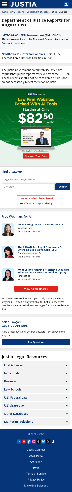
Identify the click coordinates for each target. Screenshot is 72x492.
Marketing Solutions (18, 422)
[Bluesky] (43, 441)
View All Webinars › (36, 288)
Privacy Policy (36, 479)
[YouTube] (24, 441)
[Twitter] (48, 441)
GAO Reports (17, 11)
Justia (5, 11)
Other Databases (16, 414)
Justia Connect (36, 449)
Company (36, 461)
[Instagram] (34, 441)
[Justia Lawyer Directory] (53, 441)
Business (10, 381)
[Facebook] (29, 441)
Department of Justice (38, 11)
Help (36, 467)
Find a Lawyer (12, 172)
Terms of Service (36, 473)
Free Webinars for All (17, 216)
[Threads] (39, 441)
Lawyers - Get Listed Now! (36, 198)
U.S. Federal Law (15, 397)
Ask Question (36, 342)
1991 (54, 11)
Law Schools (12, 389)
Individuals (11, 373)
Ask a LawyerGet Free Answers (15, 324)
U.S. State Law (14, 405)
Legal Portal (36, 455)
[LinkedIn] (19, 441)
